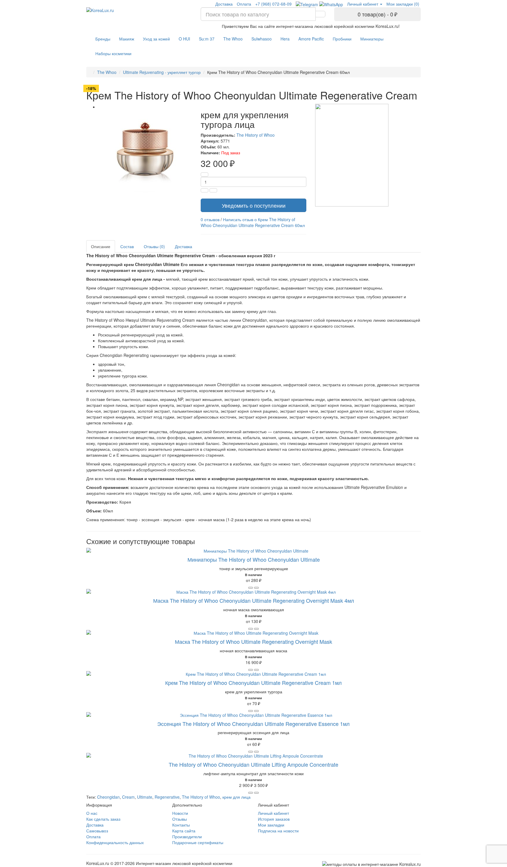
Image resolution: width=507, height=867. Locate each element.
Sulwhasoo (261, 39)
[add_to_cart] (250, 588)
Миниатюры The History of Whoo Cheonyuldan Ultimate (253, 559)
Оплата (244, 4)
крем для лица (236, 797)
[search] (320, 14)
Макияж (126, 39)
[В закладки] (213, 190)
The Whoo (233, 39)
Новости (180, 813)
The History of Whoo (255, 135)
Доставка (224, 4)
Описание (100, 246)
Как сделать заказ (103, 819)
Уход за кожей (156, 39)
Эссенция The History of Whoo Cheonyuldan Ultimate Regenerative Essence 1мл (253, 723)
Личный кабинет (273, 813)
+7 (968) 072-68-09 (273, 4)
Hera (285, 39)
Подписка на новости (278, 831)
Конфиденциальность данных (115, 842)
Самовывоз (97, 831)
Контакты (181, 825)
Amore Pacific (311, 39)
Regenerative (167, 797)
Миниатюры (371, 39)
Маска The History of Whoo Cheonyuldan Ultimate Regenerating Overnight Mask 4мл (253, 600)
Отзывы (179, 819)
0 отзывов (210, 219)
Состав (127, 246)
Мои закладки (271, 825)
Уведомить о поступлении (253, 205)
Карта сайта (183, 831)
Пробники (342, 39)
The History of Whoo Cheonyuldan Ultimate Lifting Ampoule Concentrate (253, 764)
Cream (128, 797)
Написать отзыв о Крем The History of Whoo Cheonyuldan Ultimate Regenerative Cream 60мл (253, 222)
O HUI (184, 39)
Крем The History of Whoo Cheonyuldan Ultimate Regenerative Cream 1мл (253, 682)
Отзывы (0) (154, 246)
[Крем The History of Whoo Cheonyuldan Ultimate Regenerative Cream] (145, 149)
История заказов (274, 819)
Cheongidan (108, 797)
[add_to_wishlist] (256, 588)
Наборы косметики (113, 53)
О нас (91, 813)
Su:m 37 (206, 39)
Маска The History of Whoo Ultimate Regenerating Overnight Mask (253, 641)
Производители (187, 836)
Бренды (102, 39)
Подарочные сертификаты (197, 842)
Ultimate (144, 797)
